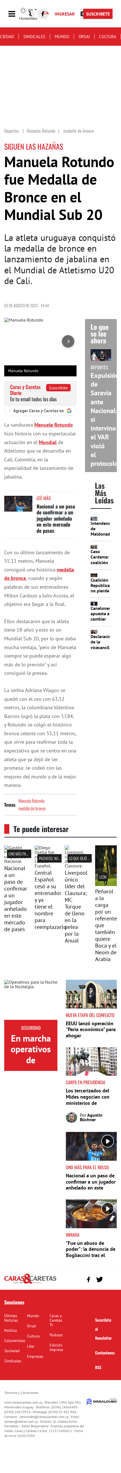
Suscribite (58, 387)
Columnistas (14, 1340)
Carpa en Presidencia (85, 1082)
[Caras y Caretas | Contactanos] (110, 1278)
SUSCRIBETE (98, 14)
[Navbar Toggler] (16, 14)
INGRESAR (65, 14)
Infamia (72, 1234)
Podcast (56, 1334)
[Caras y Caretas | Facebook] (42, 13)
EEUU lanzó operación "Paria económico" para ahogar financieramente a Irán (91, 1032)
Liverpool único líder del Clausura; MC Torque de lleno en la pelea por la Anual (76, 906)
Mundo (62, 36)
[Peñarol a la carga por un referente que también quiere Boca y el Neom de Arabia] (106, 884)
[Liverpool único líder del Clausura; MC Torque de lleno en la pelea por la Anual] (76, 865)
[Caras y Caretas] (30, 1283)
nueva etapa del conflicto (90, 1015)
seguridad (31, 1027)
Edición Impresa (56, 1347)
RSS (98, 1367)
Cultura (107, 36)
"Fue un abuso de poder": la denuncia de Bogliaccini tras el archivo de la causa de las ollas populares (90, 1255)
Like (30, 1346)
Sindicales (34, 36)
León (102, 877)
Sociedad (12, 1350)
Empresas (35, 1356)
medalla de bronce (32, 808)
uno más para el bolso (26, 854)
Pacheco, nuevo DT (53, 858)
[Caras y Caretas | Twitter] (99, 1279)
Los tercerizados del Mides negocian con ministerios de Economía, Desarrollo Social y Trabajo (89, 1102)
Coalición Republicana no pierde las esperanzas (103, 591)
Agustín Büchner (91, 1117)
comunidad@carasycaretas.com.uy (44, 1417)
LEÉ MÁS (44, 498)
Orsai (84, 36)
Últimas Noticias (11, 1318)
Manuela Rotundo (31, 800)
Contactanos (105, 1353)
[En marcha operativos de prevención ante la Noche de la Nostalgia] (30, 1000)
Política (10, 1330)
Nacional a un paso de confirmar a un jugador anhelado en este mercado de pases (56, 518)
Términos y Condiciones (21, 1393)
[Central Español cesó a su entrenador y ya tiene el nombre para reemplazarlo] (46, 865)
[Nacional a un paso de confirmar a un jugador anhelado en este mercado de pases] (18, 506)
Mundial (48, 442)
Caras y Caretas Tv (56, 1320)
